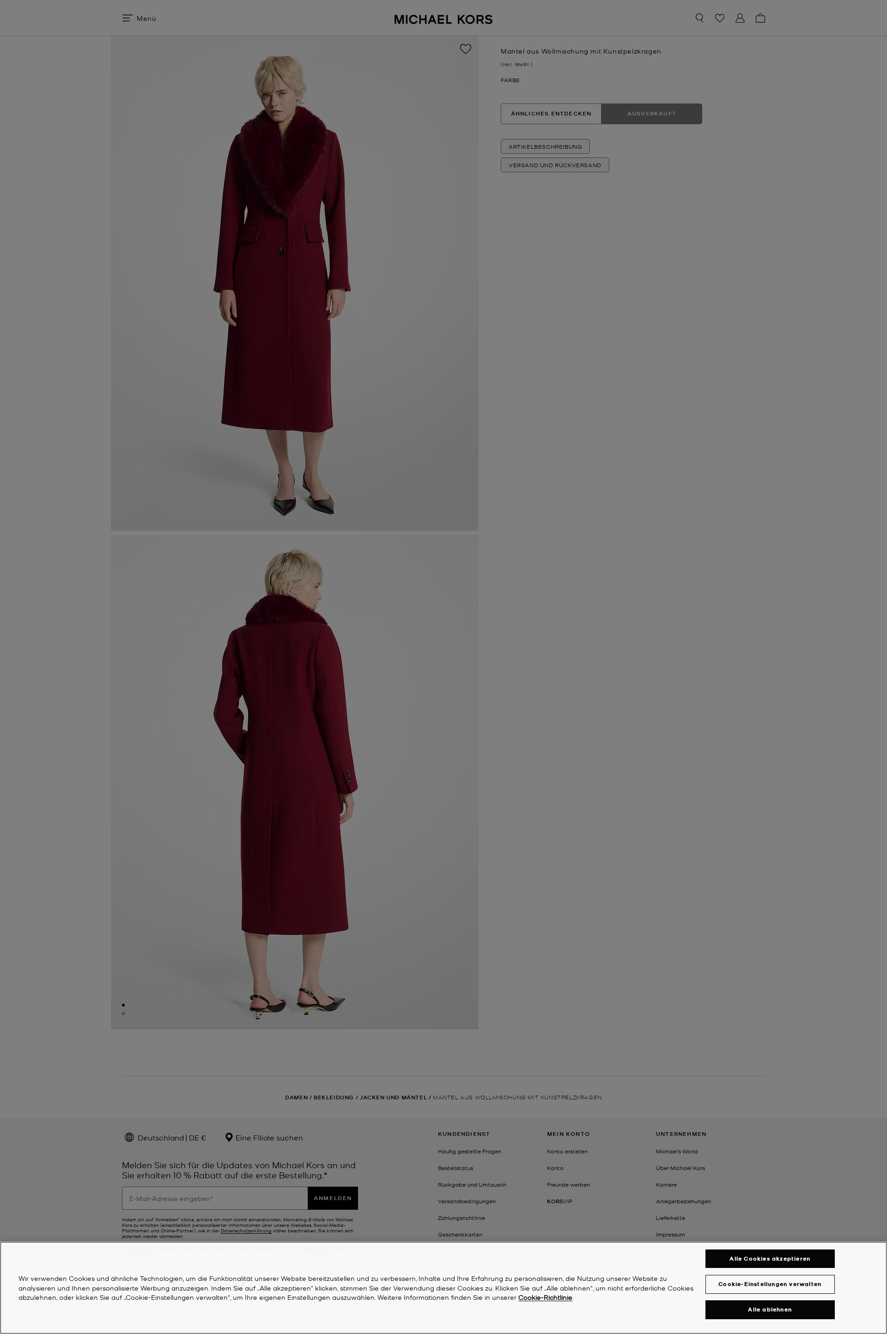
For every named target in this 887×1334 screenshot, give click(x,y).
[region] (443, 1288)
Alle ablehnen (770, 1310)
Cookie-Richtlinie (545, 1297)
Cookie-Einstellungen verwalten (769, 1284)
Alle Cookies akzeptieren (769, 1258)
